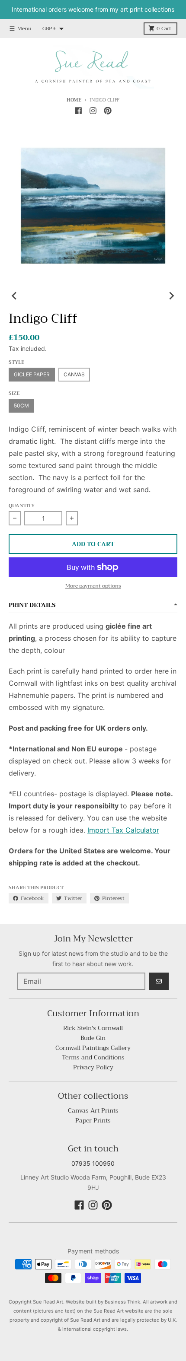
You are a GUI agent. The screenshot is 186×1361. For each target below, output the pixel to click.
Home (74, 100)
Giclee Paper (32, 374)
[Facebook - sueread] (78, 110)
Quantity (22, 506)
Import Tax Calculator (123, 830)
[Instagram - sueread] (93, 110)
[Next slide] (171, 296)
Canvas (74, 374)
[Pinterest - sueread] (107, 110)
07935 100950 (93, 1163)
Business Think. (123, 1302)
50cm (21, 405)
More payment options (93, 585)
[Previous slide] (15, 296)
